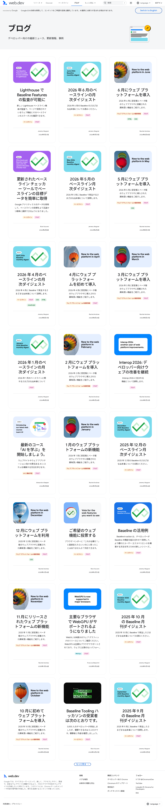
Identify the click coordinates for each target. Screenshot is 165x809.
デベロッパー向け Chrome (118, 779)
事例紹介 (111, 787)
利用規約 (6, 804)
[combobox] (115, 3)
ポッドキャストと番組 (116, 791)
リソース (36, 3)
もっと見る (89, 3)
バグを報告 (83, 779)
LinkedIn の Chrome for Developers (145, 788)
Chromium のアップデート (118, 783)
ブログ (76, 3)
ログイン (158, 3)
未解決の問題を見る (86, 783)
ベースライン (63, 3)
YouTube (139, 783)
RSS (137, 793)
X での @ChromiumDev (145, 779)
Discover (49, 3)
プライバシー (17, 804)
